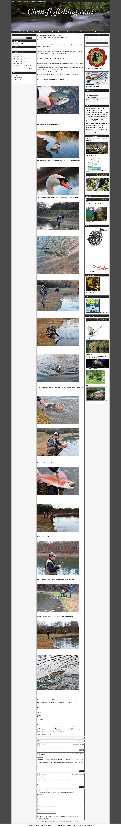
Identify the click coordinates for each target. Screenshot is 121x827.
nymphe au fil (89, 120)
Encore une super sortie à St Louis (49, 35)
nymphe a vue (97, 120)
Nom (38, 805)
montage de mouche (95, 118)
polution (105, 131)
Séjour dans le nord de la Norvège (93, 101)
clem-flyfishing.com (17, 1)
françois (43, 754)
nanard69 (43, 744)
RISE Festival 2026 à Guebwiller (92, 95)
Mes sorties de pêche (56, 37)
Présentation (22, 32)
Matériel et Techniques (44, 32)
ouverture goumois (102, 121)
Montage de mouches (67, 32)
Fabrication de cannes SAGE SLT (25, 68)
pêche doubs (89, 132)
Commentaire (40, 794)
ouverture (91, 121)
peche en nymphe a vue (90, 125)
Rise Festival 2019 (104, 312)
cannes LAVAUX (96, 108)
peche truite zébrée (96, 131)
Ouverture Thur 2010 (72, 727)
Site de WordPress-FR (17, 81)
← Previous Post (40, 737)
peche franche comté (90, 127)
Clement (40, 37)
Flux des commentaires (18, 79)
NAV (104, 118)
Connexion (15, 75)
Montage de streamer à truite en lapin (93, 93)
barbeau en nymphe (89, 108)
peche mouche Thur (96, 129)
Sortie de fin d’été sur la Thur (92, 99)
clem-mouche (97, 110)
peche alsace (88, 123)
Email (87, 37)
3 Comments (64, 37)
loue (106, 116)
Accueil (15, 32)
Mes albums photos (56, 32)
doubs (104, 112)
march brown (88, 118)
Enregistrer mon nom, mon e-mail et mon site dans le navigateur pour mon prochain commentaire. (58, 816)
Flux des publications (17, 77)
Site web (39, 812)
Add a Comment (79, 741)
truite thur (105, 132)
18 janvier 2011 (47, 37)
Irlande (104, 116)
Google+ (39, 715)
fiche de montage (95, 114)
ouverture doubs (96, 121)
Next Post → (81, 737)
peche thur (104, 129)
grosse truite (98, 116)
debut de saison (94, 112)
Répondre (81, 750)
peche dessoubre (94, 123)
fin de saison (103, 114)
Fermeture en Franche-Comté (92, 97)
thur (96, 133)
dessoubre (100, 112)
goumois (90, 116)
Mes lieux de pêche (31, 32)
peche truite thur (89, 131)
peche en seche (100, 125)
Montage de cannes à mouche (82, 32)
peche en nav (103, 123)
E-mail (39, 809)
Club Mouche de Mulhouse (98, 32)
